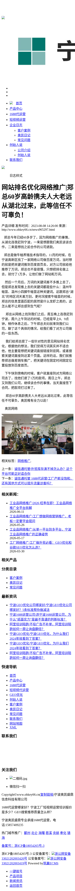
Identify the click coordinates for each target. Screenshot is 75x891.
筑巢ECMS (50, 863)
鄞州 (27, 833)
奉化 (63, 833)
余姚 (56, 833)
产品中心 (16, 108)
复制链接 (46, 794)
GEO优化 (16, 694)
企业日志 (16, 125)
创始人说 (16, 145)
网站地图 (16, 723)
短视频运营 (18, 119)
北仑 (34, 833)
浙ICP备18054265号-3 (29, 845)
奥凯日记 (24, 135)
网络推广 (24, 461)
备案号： (8, 845)
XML (13, 727)
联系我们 (16, 160)
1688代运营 (18, 114)
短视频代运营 (19, 690)
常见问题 (24, 140)
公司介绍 (24, 150)
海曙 (41, 833)
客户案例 (24, 130)
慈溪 (49, 833)
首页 (19, 103)
